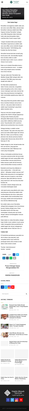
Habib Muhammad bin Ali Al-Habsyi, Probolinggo (21, 361)
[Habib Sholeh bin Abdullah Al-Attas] (7, 353)
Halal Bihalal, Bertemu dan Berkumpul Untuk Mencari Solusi (18, 333)
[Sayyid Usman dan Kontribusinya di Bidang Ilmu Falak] (4, 343)
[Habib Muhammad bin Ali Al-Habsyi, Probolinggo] (21, 353)
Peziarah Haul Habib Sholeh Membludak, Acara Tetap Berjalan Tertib (18, 306)
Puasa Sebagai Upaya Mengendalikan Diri (12, 267)
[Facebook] (8, 400)
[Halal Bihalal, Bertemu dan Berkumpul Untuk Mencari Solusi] (4, 334)
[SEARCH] (26, 293)
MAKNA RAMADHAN (12, 275)
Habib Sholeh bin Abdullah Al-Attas (6, 360)
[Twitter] (12, 400)
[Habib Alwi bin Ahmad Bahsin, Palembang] (21, 371)
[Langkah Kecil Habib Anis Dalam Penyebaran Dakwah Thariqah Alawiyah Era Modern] (4, 316)
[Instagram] (16, 400)
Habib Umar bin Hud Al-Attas (7, 378)
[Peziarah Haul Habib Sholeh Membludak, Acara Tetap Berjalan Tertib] (4, 306)
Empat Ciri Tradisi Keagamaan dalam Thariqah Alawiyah (17, 325)
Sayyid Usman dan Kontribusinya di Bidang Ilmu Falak (18, 342)
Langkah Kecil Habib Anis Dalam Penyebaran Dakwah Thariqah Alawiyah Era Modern (18, 316)
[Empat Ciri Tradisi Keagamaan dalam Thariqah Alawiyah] (4, 326)
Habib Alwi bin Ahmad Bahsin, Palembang (21, 378)
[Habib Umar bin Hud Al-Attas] (7, 371)
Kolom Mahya (5, 7)
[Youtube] (21, 400)
